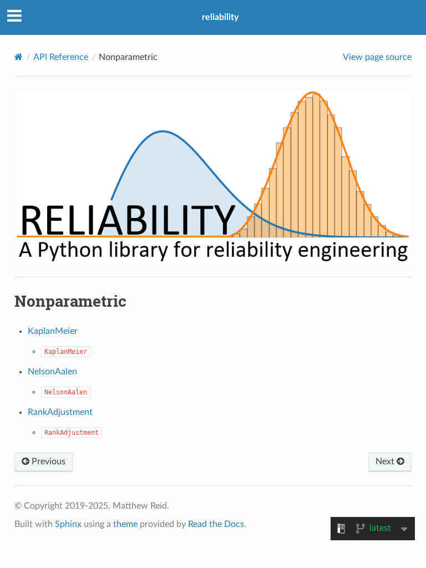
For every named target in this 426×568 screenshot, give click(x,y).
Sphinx (68, 524)
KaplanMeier (53, 331)
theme (125, 524)
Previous (47, 461)
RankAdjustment (60, 412)
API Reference (60, 57)
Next (386, 461)
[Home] (18, 57)
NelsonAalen (52, 371)
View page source (377, 57)
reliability (220, 17)
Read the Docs (216, 524)
